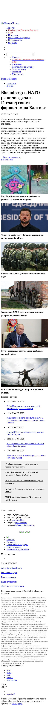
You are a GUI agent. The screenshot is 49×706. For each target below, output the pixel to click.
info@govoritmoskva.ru (24, 525)
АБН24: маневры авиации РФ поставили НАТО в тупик (23, 498)
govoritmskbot (18, 520)
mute (9, 675)
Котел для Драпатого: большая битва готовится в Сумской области (21, 473)
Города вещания (8, 577)
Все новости (7, 160)
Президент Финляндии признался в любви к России (24, 490)
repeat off (11, 694)
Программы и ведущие (19, 37)
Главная (4, 79)
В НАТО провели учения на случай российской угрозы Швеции (23, 407)
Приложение (18, 74)
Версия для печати (12, 157)
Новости (11, 28)
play (8, 670)
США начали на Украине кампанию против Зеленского (24, 481)
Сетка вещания (15, 40)
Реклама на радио (9, 572)
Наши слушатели (9, 582)
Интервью (13, 35)
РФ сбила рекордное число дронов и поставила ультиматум (21, 465)
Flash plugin (17, 703)
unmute (10, 677)
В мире (10, 86)
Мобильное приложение (18, 549)
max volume (12, 680)
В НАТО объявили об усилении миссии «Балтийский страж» (25, 444)
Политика (11, 83)
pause (9, 672)
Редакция (12, 42)
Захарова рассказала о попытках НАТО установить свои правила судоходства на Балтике (26, 420)
